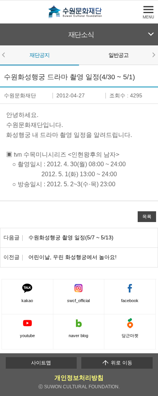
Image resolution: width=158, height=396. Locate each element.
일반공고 (119, 55)
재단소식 (81, 34)
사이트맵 (41, 363)
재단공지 (40, 55)
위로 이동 (120, 363)
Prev (4, 54)
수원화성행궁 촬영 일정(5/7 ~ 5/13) (71, 237)
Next (153, 54)
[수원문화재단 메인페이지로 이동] (79, 17)
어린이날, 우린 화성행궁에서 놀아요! (72, 257)
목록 (146, 216)
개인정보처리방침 (79, 377)
